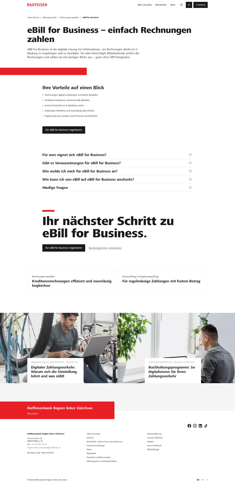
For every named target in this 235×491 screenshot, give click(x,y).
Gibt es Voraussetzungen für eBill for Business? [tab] (81, 163)
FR (203, 480)
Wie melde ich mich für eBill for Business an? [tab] (80, 171)
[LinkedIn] (200, 426)
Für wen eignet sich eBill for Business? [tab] (74, 155)
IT (207, 480)
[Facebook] (189, 426)
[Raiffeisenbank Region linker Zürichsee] (37, 4)
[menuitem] (144, 5)
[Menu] (189, 5)
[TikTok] (206, 426)
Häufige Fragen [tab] (55, 188)
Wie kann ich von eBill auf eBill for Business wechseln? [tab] (88, 179)
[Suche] (181, 5)
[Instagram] (195, 426)
